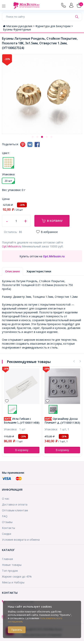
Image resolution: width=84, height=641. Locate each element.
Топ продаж (10, 570)
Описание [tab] (12, 271)
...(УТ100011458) (28, 422)
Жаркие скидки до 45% (17, 576)
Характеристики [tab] (39, 271)
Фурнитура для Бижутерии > (54, 26)
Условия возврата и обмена (21, 539)
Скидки (6, 534)
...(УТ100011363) (69, 422)
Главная (7, 559)
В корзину (55, 221)
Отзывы (7, 522)
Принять (16, 629)
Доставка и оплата (14, 504)
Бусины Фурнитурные (17, 29)
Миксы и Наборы (13, 582)
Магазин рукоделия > (20, 26)
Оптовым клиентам (15, 510)
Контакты (8, 528)
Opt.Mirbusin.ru (11, 246)
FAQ (4, 516)
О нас (5, 498)
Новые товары (11, 565)
